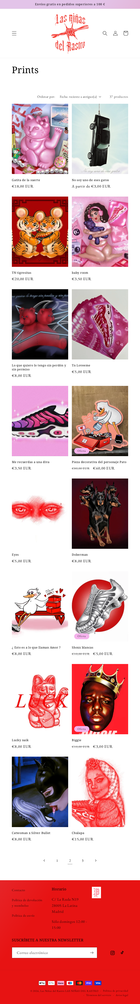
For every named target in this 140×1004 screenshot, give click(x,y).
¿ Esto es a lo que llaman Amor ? (36, 647)
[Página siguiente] (95, 860)
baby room (80, 273)
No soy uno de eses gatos (90, 180)
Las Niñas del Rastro (52, 991)
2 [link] (70, 860)
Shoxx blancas (82, 647)
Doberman (80, 555)
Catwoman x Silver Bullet (31, 833)
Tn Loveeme (81, 365)
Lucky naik (20, 740)
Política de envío (23, 915)
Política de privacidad (115, 990)
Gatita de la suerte (26, 180)
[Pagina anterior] (44, 860)
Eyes (15, 555)
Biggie (76, 740)
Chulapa (78, 833)
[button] (14, 33)
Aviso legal (122, 995)
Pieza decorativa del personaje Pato (99, 462)
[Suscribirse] (92, 952)
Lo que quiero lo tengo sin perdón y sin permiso (39, 367)
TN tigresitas (21, 273)
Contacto (18, 890)
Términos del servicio (98, 995)
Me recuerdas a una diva (30, 462)
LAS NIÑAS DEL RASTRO (81, 991)
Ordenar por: (46, 96)
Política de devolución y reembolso (27, 902)
